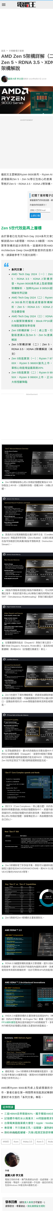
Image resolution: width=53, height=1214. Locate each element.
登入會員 (28, 1202)
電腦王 (26, 5)
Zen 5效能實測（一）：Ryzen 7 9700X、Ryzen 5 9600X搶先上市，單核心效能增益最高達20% (32, 363)
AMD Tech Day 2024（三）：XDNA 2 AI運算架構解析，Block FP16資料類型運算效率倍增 (32, 321)
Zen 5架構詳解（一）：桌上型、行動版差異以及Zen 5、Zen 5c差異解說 (32, 335)
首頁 (3, 51)
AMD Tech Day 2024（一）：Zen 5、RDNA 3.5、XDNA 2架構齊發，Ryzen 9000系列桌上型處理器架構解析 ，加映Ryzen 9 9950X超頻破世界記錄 (32, 283)
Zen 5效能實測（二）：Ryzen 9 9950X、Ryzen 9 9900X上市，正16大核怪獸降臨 (32, 377)
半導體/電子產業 (16, 51)
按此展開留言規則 (36, 1206)
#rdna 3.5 (27, 1142)
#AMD (6, 1142)
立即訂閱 (35, 215)
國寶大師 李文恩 (15, 79)
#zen (16, 1142)
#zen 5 (40, 1142)
